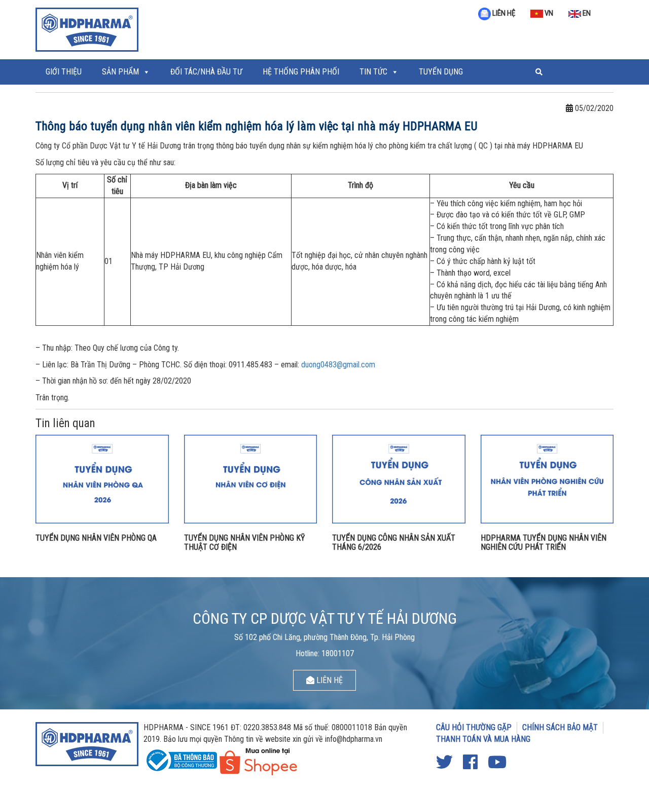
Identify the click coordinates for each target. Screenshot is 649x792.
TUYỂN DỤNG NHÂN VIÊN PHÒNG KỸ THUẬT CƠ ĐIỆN (244, 542)
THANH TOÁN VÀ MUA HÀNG (483, 739)
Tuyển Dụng (441, 72)
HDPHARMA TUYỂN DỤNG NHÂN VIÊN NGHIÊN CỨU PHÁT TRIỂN (543, 542)
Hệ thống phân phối (301, 72)
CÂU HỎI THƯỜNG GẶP (474, 727)
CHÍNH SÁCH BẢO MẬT (560, 727)
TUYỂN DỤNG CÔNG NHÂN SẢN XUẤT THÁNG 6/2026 (393, 542)
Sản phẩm (120, 72)
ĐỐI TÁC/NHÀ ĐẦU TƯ (206, 72)
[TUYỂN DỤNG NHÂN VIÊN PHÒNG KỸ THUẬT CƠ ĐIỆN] (250, 478)
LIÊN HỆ (503, 13)
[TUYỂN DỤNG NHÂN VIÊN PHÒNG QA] (102, 478)
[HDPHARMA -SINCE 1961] (86, 28)
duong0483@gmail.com (338, 364)
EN (586, 13)
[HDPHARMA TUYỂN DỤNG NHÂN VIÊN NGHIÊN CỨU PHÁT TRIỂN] (547, 478)
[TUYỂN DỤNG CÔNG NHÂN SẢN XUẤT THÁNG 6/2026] (398, 478)
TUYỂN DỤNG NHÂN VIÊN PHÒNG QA (96, 538)
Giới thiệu (64, 72)
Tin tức (373, 72)
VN (548, 13)
